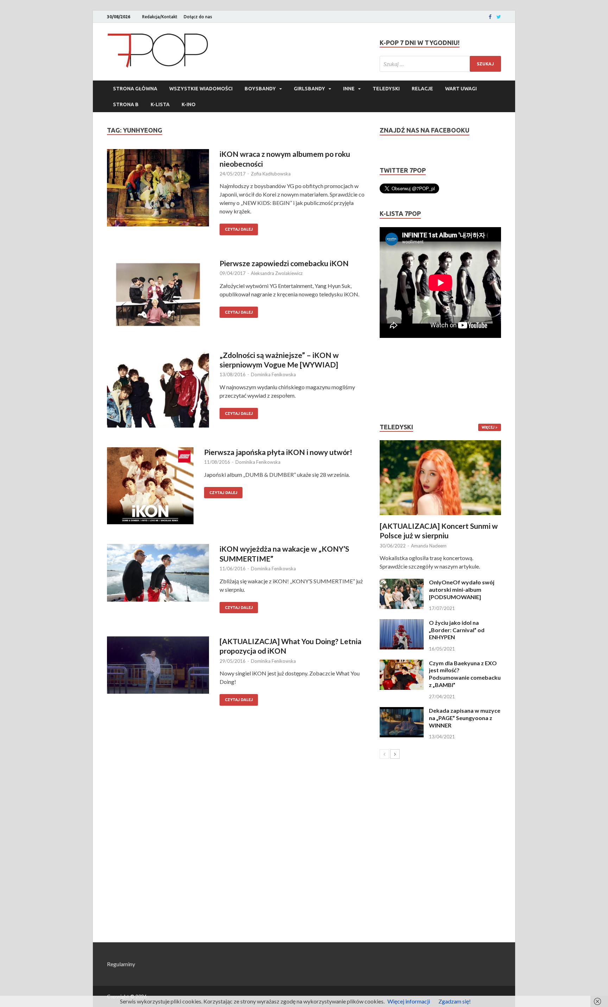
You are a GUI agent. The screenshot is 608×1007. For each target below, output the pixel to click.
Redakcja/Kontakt (159, 16)
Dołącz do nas (198, 16)
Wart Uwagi (461, 88)
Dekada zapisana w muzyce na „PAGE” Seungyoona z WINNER (464, 718)
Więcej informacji (408, 1001)
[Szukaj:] (440, 64)
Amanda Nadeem (428, 546)
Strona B (126, 104)
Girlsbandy (309, 88)
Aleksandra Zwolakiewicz (277, 273)
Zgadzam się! (454, 1001)
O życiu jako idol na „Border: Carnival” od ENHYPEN (456, 630)
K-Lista (160, 104)
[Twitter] (499, 17)
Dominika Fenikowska (273, 374)
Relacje (422, 88)
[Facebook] (490, 17)
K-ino (189, 104)
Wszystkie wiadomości (201, 88)
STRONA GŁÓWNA (135, 88)
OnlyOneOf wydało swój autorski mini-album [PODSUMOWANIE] (461, 589)
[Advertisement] (401, 380)
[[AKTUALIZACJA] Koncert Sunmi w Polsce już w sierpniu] (440, 477)
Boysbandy (260, 88)
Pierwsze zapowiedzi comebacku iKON (284, 263)
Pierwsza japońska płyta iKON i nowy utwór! (278, 452)
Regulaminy (121, 964)
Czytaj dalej (239, 229)
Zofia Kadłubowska (271, 174)
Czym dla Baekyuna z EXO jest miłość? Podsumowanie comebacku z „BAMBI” (465, 674)
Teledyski (386, 88)
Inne (349, 88)
